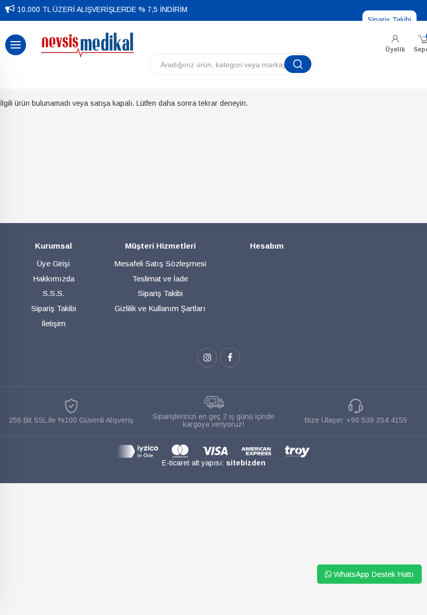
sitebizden (246, 463)
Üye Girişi (53, 263)
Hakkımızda (53, 278)
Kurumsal (53, 245)
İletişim (54, 323)
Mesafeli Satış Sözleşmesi (160, 263)
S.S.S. (54, 293)
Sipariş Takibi (389, 20)
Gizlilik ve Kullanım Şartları (160, 308)
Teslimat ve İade (160, 278)
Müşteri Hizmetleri (160, 245)
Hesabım (267, 245)
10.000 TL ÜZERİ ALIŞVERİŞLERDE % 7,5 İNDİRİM (102, 9)
